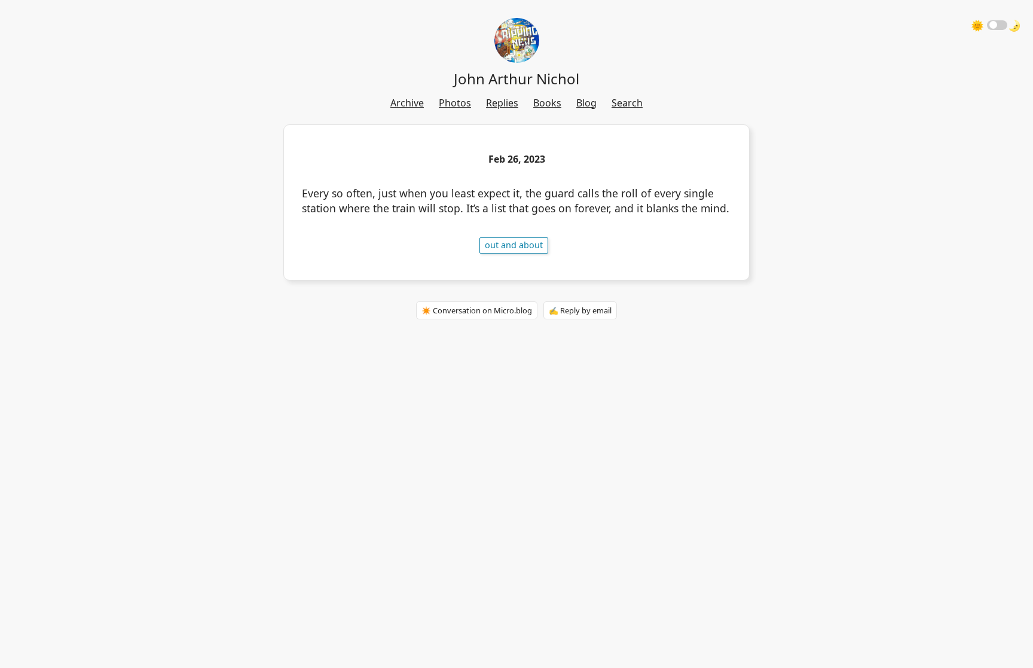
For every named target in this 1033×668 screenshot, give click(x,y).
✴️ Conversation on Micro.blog (476, 310)
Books (547, 102)
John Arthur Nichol (516, 79)
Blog (586, 102)
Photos (455, 102)
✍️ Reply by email (580, 310)
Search (627, 102)
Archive (407, 102)
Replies (502, 102)
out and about (514, 245)
